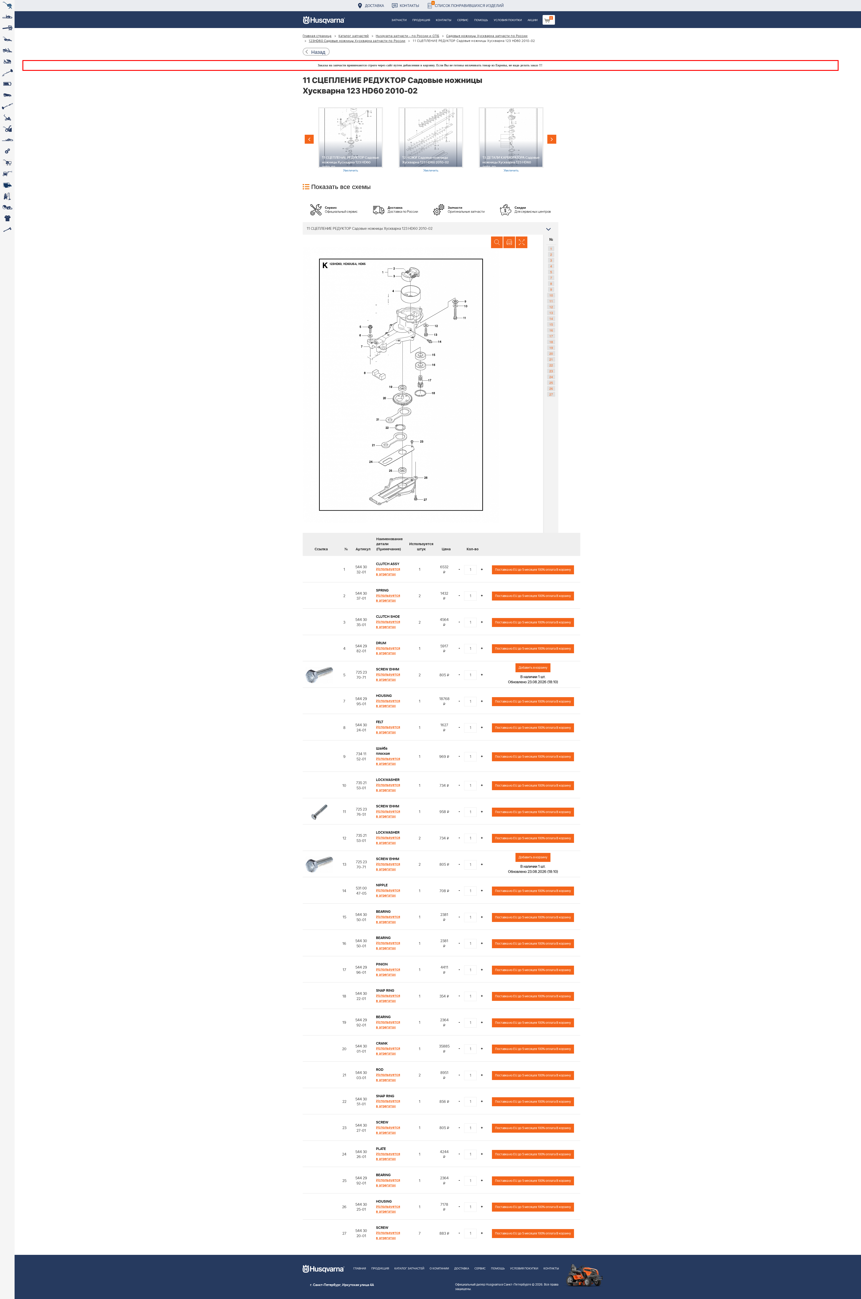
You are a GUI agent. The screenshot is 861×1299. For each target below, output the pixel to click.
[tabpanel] (350, 139)
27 (551, 394)
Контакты (409, 5)
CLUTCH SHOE (388, 616)
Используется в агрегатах (388, 571)
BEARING (383, 911)
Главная (359, 1268)
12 (551, 307)
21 (551, 359)
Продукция (421, 20)
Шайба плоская (383, 751)
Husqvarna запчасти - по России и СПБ (407, 36)
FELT (379, 722)
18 (551, 342)
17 (551, 336)
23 (551, 371)
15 (551, 324)
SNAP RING (385, 990)
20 (551, 353)
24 (551, 377)
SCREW (382, 1122)
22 (551, 365)
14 (551, 318)
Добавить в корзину (533, 667)
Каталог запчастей (354, 36)
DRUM (381, 643)
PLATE (381, 1149)
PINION (382, 964)
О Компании (439, 1268)
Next (551, 139)
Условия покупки (508, 20)
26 (551, 388)
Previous (309, 139)
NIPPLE (382, 885)
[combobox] (430, 228)
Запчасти (399, 20)
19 (551, 347)
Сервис (462, 20)
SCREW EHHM (387, 669)
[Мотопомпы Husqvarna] (7, 185)
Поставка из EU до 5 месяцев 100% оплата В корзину (533, 569)
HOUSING (384, 695)
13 (551, 312)
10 (551, 295)
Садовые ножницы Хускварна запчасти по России (487, 36)
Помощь (481, 20)
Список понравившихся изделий (468, 4)
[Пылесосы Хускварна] (7, 196)
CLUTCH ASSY (387, 564)
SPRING (382, 590)
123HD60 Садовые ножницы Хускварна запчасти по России (357, 41)
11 (551, 301)
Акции (532, 20)
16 (551, 330)
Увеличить (350, 170)
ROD (379, 1069)
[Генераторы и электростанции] (7, 162)
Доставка (374, 5)
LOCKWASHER (388, 780)
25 (551, 382)
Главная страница (317, 36)
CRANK (382, 1043)
